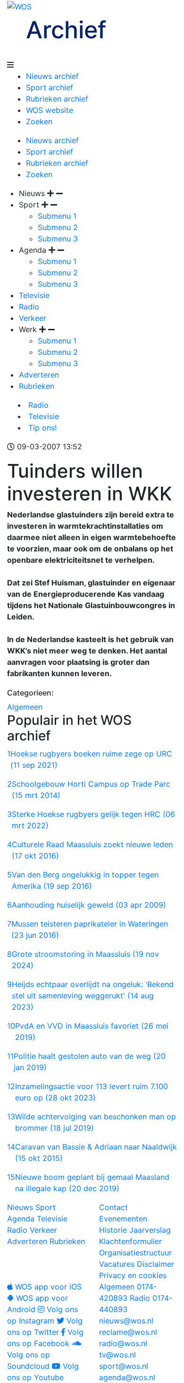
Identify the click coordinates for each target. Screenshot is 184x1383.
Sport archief (49, 87)
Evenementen (123, 1218)
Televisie (34, 295)
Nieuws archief (52, 76)
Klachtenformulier (130, 1241)
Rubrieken (36, 386)
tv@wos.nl (117, 1354)
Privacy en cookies (133, 1275)
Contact (113, 1207)
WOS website (49, 110)
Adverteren (39, 374)
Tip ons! (41, 427)
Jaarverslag (150, 1230)
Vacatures (116, 1264)
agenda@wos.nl (127, 1377)
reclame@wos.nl (128, 1332)
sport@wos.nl (123, 1366)
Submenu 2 (58, 227)
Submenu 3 (58, 238)
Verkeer (32, 318)
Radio (29, 306)
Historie (113, 1230)
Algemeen (24, 707)
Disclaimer (155, 1264)
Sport (45, 1207)
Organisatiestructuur (135, 1252)
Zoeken (39, 121)
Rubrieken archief (57, 98)
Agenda (20, 1218)
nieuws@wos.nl (126, 1320)
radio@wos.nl (123, 1343)
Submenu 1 (57, 216)
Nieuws (20, 1207)
